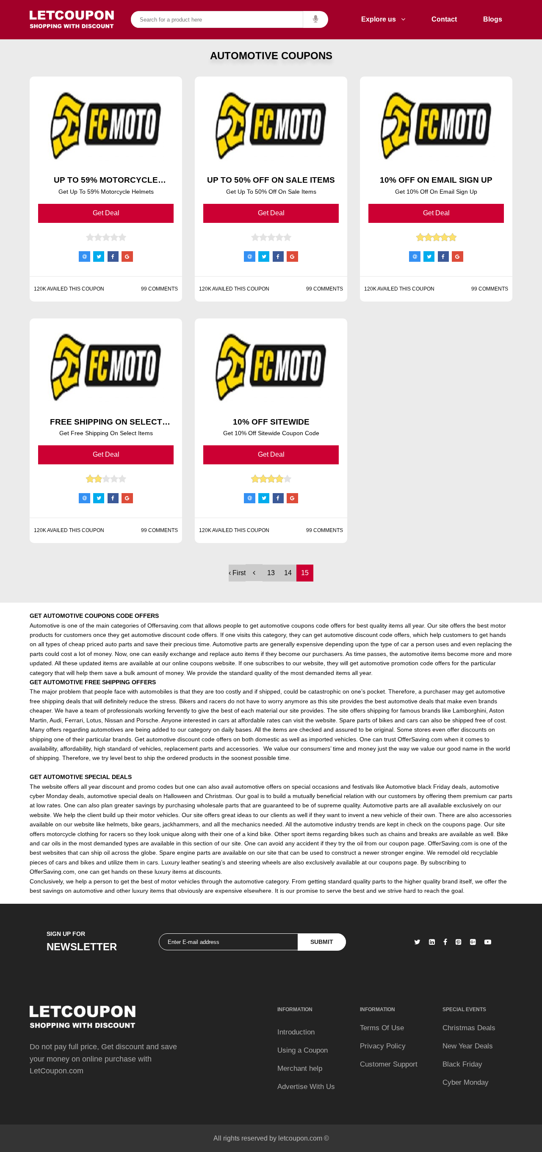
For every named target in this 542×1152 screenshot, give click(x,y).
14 (288, 572)
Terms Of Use (382, 1028)
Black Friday (462, 1064)
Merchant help (299, 1068)
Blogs (492, 19)
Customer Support (389, 1064)
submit (321, 941)
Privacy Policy (383, 1046)
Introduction (296, 1032)
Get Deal (106, 213)
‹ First (237, 572)
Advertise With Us (306, 1087)
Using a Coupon (302, 1050)
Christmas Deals (468, 1028)
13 (271, 572)
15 (305, 572)
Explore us (381, 19)
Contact (444, 19)
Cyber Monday (465, 1082)
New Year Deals (467, 1046)
